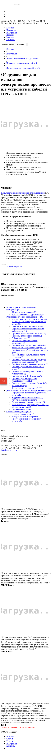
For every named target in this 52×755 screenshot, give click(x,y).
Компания (11, 30)
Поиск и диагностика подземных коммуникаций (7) (21, 308)
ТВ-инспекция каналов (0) (24, 312)
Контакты (10, 39)
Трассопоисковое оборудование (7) (27, 314)
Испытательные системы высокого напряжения (23, 193)
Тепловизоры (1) (19, 385)
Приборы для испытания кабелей (21, 63)
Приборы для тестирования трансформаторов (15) (24, 379)
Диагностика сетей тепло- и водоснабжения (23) (28, 390)
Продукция (11, 32)
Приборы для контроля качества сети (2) (30, 364)
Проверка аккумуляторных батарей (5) (29, 383)
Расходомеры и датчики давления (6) (28, 402)
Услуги (9, 741)
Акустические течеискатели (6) (26, 400)
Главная (10, 28)
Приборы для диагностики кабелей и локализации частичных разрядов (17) (29, 346)
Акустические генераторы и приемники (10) (24, 341)
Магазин (10, 37)
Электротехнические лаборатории (27, 326)
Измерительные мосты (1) (23, 414)
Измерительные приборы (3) (25, 416)
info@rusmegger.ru (9, 450)
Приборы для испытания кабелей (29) (29, 333)
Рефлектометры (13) (21, 338)
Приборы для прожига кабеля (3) (27, 336)
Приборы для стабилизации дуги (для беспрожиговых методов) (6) (29, 360)
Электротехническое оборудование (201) (24, 317)
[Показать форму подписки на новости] (3, 381)
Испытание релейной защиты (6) (27, 376)
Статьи (9, 739)
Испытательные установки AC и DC (23, 68)
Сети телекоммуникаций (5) (19, 412)
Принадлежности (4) (21, 409)
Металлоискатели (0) (21, 407)
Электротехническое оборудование (22, 58)
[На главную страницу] (17, 7)
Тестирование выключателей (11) (27, 388)
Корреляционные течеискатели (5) (27, 397)
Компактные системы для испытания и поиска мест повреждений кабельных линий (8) (29, 321)
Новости (10, 35)
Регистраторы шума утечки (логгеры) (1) (30, 404)
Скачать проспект (15, 266)
